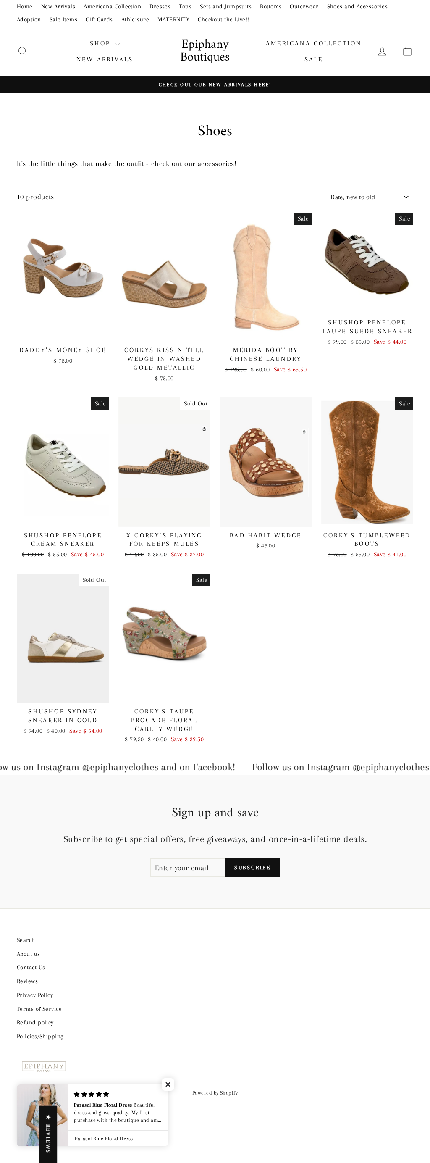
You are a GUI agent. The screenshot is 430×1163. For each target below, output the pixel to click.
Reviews (27, 981)
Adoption (29, 19)
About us (28, 953)
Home (25, 6)
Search (26, 940)
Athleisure (135, 19)
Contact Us (31, 967)
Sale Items (64, 19)
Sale (313, 59)
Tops (185, 6)
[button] (168, 1084)
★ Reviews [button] (48, 1134)
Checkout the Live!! (223, 19)
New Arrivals (58, 6)
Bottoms (270, 6)
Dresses (159, 6)
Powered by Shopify (215, 1093)
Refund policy (35, 1022)
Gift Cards (99, 19)
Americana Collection (112, 6)
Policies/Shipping (40, 1036)
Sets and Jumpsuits (226, 6)
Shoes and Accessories (357, 6)
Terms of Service (39, 1008)
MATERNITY (173, 19)
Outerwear (304, 6)
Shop (101, 43)
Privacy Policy (35, 995)
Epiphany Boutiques (205, 51)
